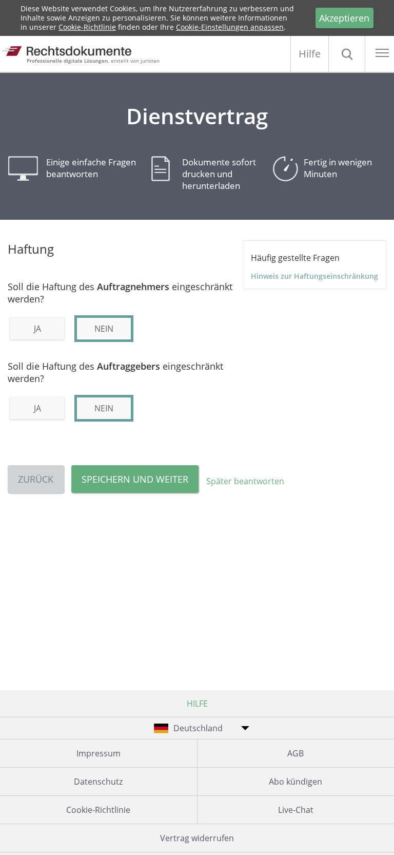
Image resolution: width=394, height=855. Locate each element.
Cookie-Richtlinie (87, 27)
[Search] (347, 54)
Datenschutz (98, 781)
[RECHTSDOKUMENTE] (76, 50)
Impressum (98, 753)
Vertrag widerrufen (197, 838)
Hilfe (310, 54)
